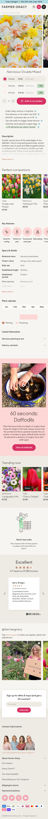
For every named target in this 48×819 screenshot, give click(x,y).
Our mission (7, 763)
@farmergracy (11, 635)
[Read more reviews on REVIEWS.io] (33, 614)
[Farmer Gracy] (14, 7)
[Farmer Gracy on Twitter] (12, 798)
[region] (24, 593)
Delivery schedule (10, 345)
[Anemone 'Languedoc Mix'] (11, 479)
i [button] (35, 111)
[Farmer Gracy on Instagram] (19, 798)
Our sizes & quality (10, 774)
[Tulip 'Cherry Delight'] (32, 479)
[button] (44, 7)
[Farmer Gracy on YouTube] (26, 798)
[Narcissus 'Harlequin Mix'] (32, 186)
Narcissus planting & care (13, 339)
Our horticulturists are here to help (17, 752)
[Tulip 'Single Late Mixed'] (11, 186)
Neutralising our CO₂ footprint (15, 779)
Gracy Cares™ (8, 768)
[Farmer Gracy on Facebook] (5, 798)
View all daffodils (24, 447)
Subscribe (24, 710)
